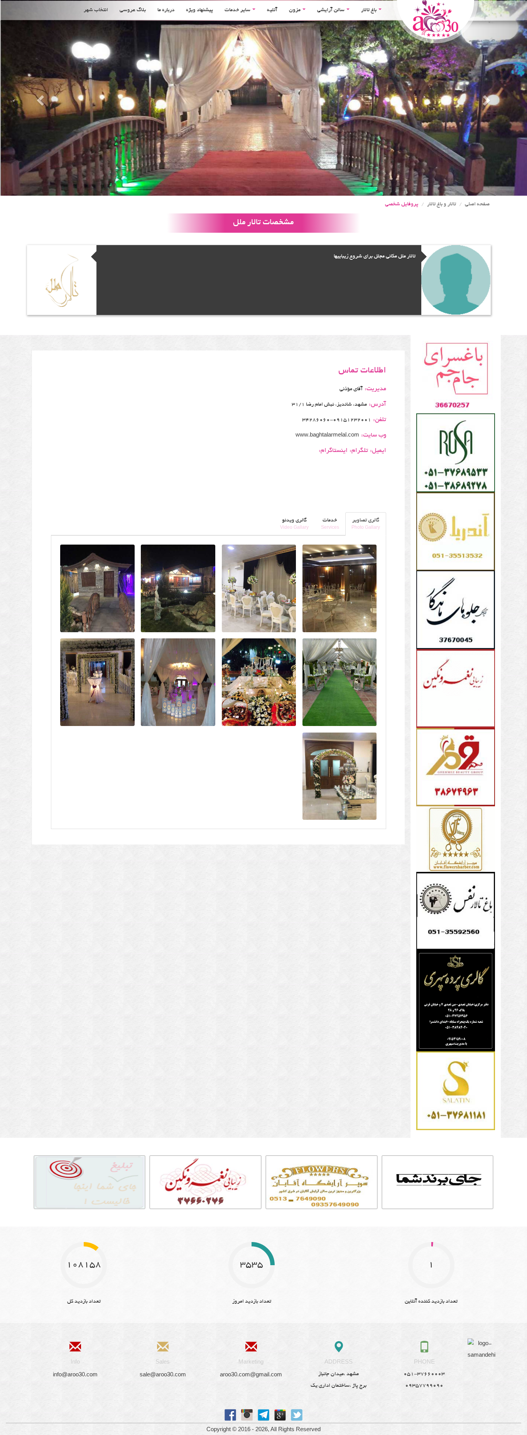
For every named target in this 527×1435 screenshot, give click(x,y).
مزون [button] (295, 10)
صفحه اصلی (477, 204)
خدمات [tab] (330, 524)
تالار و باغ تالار (441, 204)
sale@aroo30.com (163, 1374)
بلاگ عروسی (133, 10)
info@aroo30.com (75, 1374)
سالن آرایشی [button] (331, 10)
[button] (39, 98)
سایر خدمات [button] (238, 10)
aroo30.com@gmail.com (251, 1374)
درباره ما (165, 10)
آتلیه (272, 10)
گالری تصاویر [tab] (365, 524)
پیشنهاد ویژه (199, 10)
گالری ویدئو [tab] (294, 524)
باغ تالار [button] (369, 10)
